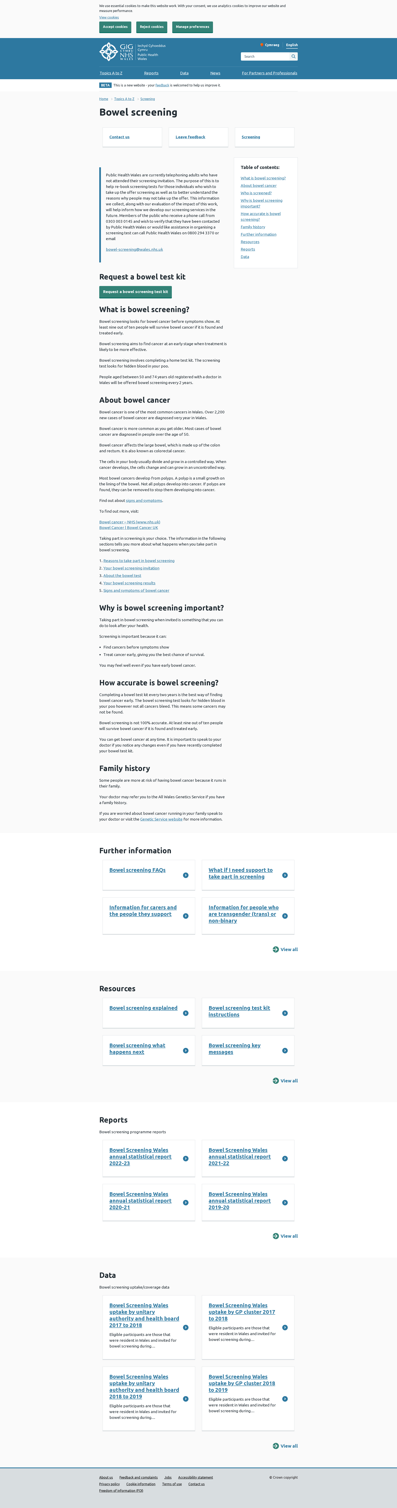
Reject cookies (152, 27)
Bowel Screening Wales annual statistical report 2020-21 (140, 1200)
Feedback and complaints (139, 1477)
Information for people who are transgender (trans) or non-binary (244, 914)
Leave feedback (190, 137)
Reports (151, 73)
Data (184, 73)
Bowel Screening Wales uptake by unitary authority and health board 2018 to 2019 (144, 1386)
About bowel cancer (259, 185)
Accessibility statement (195, 1477)
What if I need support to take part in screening (241, 873)
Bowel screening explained (143, 1008)
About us (106, 1477)
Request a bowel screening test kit (135, 291)
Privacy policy (109, 1484)
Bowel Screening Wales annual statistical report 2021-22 (240, 1156)
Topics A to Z (111, 73)
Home (103, 99)
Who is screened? (256, 193)
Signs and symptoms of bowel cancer (136, 590)
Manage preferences (192, 27)
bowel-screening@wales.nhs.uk (134, 249)
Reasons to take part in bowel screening (139, 560)
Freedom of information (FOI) (121, 1490)
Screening (147, 99)
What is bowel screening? (263, 178)
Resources (250, 241)
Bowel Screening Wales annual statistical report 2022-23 (140, 1156)
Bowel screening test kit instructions (239, 1011)
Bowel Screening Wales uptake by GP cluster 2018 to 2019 (242, 1383)
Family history (253, 227)
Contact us (119, 137)
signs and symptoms (144, 500)
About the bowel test (122, 575)
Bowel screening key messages (235, 1048)
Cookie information (140, 1484)
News (215, 73)
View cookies (109, 17)
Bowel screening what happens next (137, 1048)
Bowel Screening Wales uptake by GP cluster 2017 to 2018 (242, 1311)
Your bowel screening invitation (131, 568)
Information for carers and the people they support (143, 910)
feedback (162, 85)
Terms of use (172, 1484)
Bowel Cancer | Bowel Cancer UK (128, 527)
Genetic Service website (161, 819)
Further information (258, 234)
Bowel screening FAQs (137, 870)
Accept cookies (115, 27)
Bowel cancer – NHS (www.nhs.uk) (129, 522)
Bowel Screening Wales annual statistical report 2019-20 (240, 1200)
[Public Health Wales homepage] (132, 52)
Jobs (168, 1477)
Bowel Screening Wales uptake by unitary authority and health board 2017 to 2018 (144, 1315)
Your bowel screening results (129, 583)
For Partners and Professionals (269, 73)
